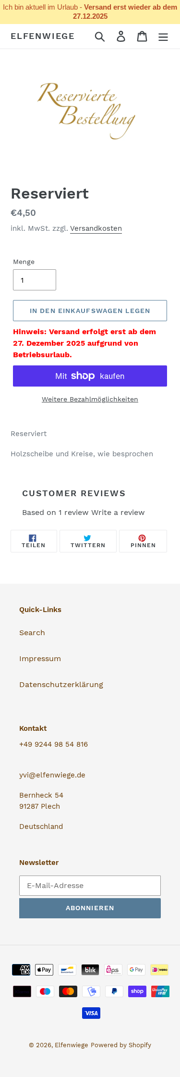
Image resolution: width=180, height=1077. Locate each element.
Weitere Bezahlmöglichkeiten (90, 399)
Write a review (118, 512)
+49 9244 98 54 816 (53, 744)
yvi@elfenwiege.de (52, 775)
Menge (24, 261)
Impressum (40, 658)
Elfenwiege (43, 36)
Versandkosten (96, 228)
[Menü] (163, 36)
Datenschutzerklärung (61, 684)
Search (32, 632)
